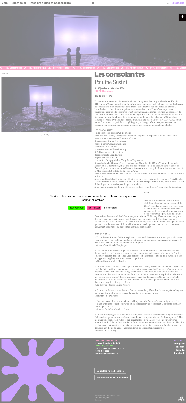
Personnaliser (110, 207)
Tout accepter (77, 207)
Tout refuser (94, 207)
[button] (182, 17)
